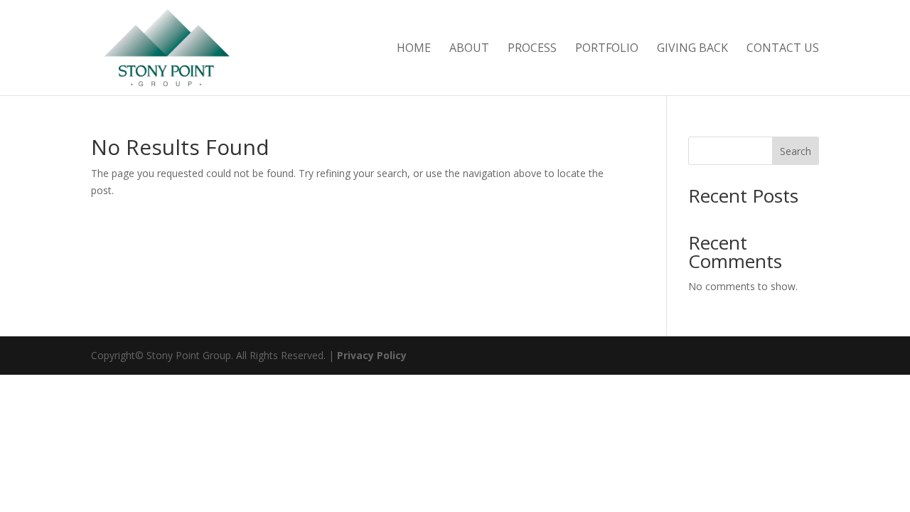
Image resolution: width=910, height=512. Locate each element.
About (469, 49)
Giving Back (692, 49)
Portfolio (606, 49)
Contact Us (782, 49)
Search (795, 151)
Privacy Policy (372, 355)
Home (414, 49)
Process (532, 49)
